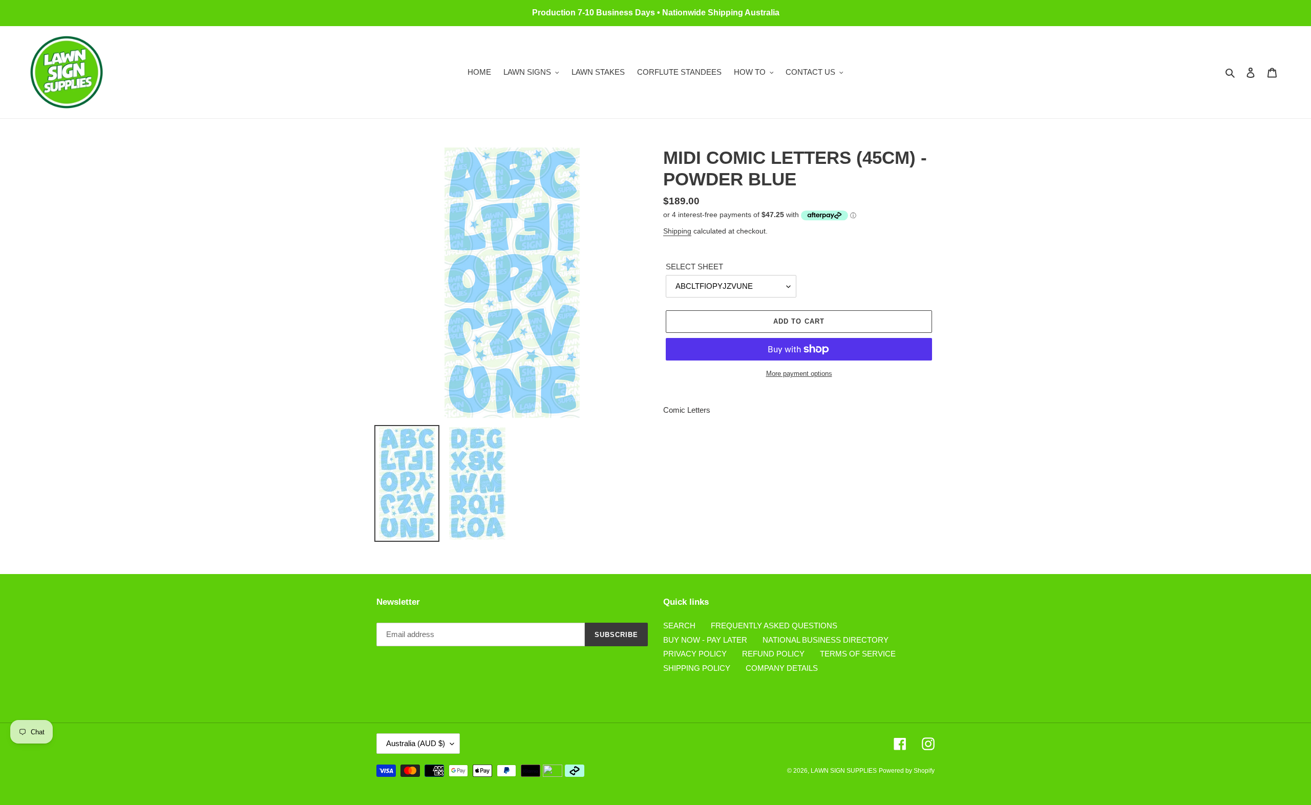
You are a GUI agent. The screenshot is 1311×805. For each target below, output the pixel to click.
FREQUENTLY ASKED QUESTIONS (774, 625)
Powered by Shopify (907, 770)
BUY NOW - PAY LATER (705, 639)
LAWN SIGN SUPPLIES (844, 770)
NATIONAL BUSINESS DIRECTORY (826, 639)
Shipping (677, 231)
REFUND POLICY (773, 653)
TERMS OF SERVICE (858, 653)
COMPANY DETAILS (782, 668)
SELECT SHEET (694, 266)
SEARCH (679, 625)
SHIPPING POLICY (696, 668)
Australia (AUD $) (415, 743)
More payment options (799, 373)
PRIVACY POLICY (695, 653)
